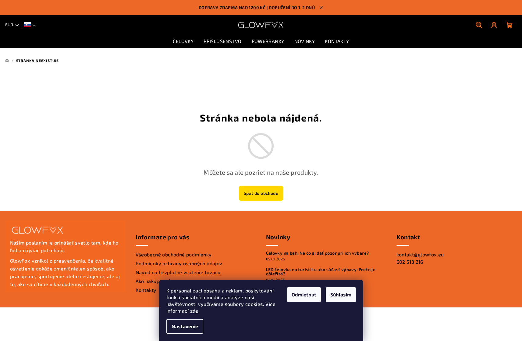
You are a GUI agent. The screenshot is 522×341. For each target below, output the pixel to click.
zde (194, 311)
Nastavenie (185, 326)
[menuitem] (183, 41)
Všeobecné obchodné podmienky (174, 254)
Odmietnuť (304, 294)
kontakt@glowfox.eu (420, 254)
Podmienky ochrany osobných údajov (179, 263)
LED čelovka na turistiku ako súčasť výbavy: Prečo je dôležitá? (321, 271)
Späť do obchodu (261, 193)
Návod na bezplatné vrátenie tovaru (178, 272)
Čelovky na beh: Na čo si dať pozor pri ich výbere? (317, 253)
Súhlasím (340, 294)
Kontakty (146, 290)
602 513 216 (409, 262)
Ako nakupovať (153, 281)
